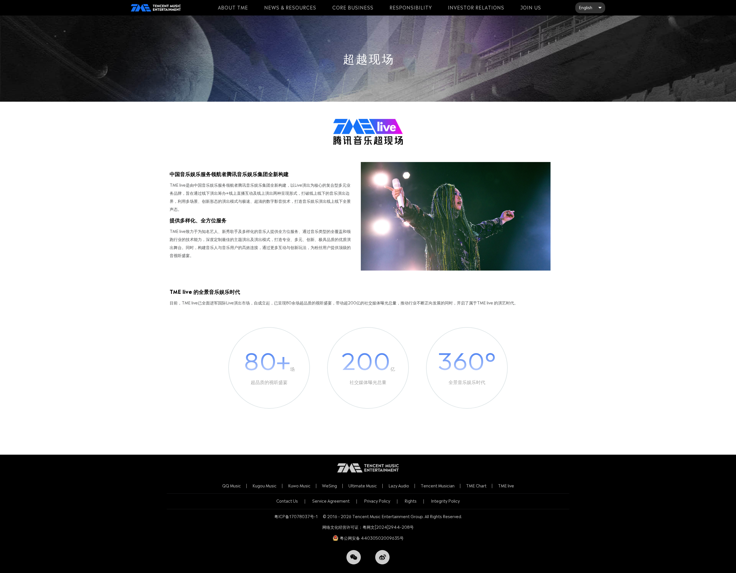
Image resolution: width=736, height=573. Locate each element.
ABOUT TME (233, 7)
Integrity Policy (445, 501)
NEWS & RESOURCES (290, 7)
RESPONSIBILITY (411, 7)
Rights (411, 501)
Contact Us (287, 501)
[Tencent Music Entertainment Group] (156, 7)
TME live (506, 485)
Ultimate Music (362, 485)
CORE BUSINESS (352, 7)
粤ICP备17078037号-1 (296, 516)
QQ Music (231, 485)
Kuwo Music (299, 485)
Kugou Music (264, 485)
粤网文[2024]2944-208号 (388, 527)
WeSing (329, 485)
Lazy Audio (398, 485)
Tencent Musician (438, 485)
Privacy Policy (377, 501)
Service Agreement (331, 501)
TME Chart (476, 485)
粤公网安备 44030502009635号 (372, 538)
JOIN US (530, 7)
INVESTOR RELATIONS (476, 7)
